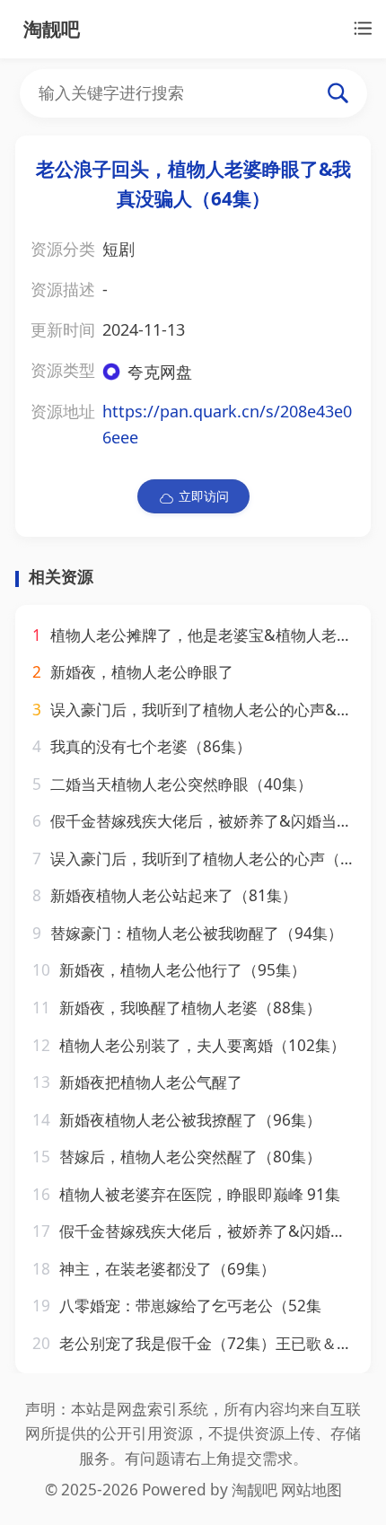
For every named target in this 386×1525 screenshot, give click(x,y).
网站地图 (311, 1489)
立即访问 (204, 495)
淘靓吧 (254, 1489)
